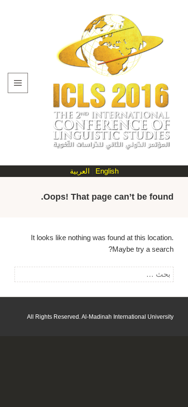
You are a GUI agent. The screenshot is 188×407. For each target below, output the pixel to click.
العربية (80, 171)
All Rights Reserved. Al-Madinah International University (100, 316)
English (107, 171)
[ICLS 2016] (109, 82)
